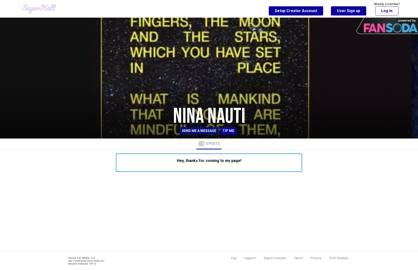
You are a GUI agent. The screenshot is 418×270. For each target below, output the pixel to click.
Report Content (275, 258)
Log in (386, 10)
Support (250, 258)
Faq (234, 258)
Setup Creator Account (296, 10)
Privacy (316, 258)
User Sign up (348, 10)
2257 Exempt (338, 258)
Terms (298, 258)
